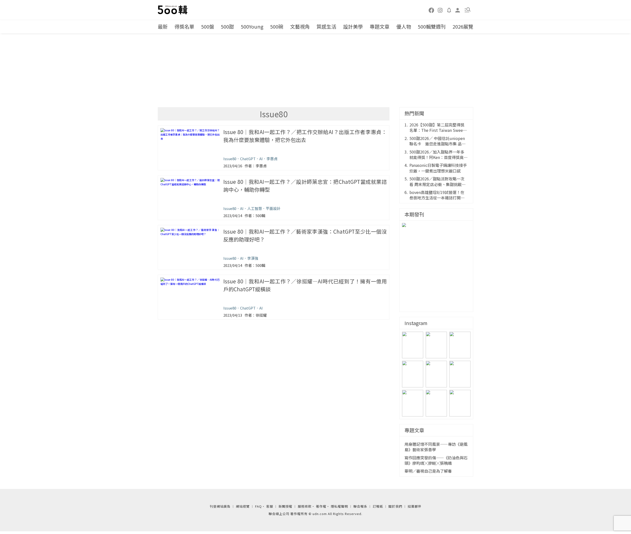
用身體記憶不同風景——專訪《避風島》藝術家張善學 (436, 446)
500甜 (227, 26)
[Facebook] (431, 9)
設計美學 (353, 26)
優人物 (403, 26)
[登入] (458, 9)
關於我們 (395, 506)
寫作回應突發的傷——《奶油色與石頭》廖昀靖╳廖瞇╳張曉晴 (436, 460)
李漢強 (252, 258)
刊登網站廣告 (220, 506)
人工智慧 (254, 208)
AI (261, 158)
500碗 (276, 26)
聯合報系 (360, 506)
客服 (269, 506)
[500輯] (173, 9)
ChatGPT (248, 158)
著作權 (321, 506)
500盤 (207, 26)
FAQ (258, 506)
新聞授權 (285, 506)
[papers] (449, 9)
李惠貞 (272, 158)
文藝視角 (300, 26)
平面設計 (273, 208)
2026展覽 (463, 26)
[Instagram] (440, 9)
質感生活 (326, 26)
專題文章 (379, 26)
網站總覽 (243, 506)
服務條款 (305, 506)
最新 (163, 26)
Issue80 (229, 158)
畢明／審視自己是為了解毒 (428, 471)
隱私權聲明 (339, 506)
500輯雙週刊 (432, 26)
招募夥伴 (414, 506)
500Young (252, 26)
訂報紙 (378, 506)
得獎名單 (184, 26)
